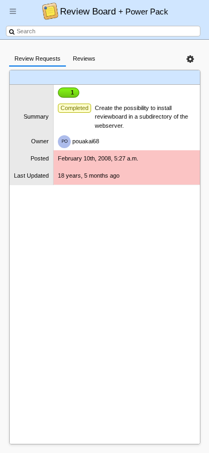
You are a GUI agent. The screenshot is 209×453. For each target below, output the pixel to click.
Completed (74, 108)
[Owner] (118, 77)
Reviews (84, 58)
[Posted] (138, 77)
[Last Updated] (165, 77)
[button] (13, 15)
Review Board (114, 11)
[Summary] (95, 77)
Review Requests (37, 58)
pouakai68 (81, 141)
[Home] (47, 11)
